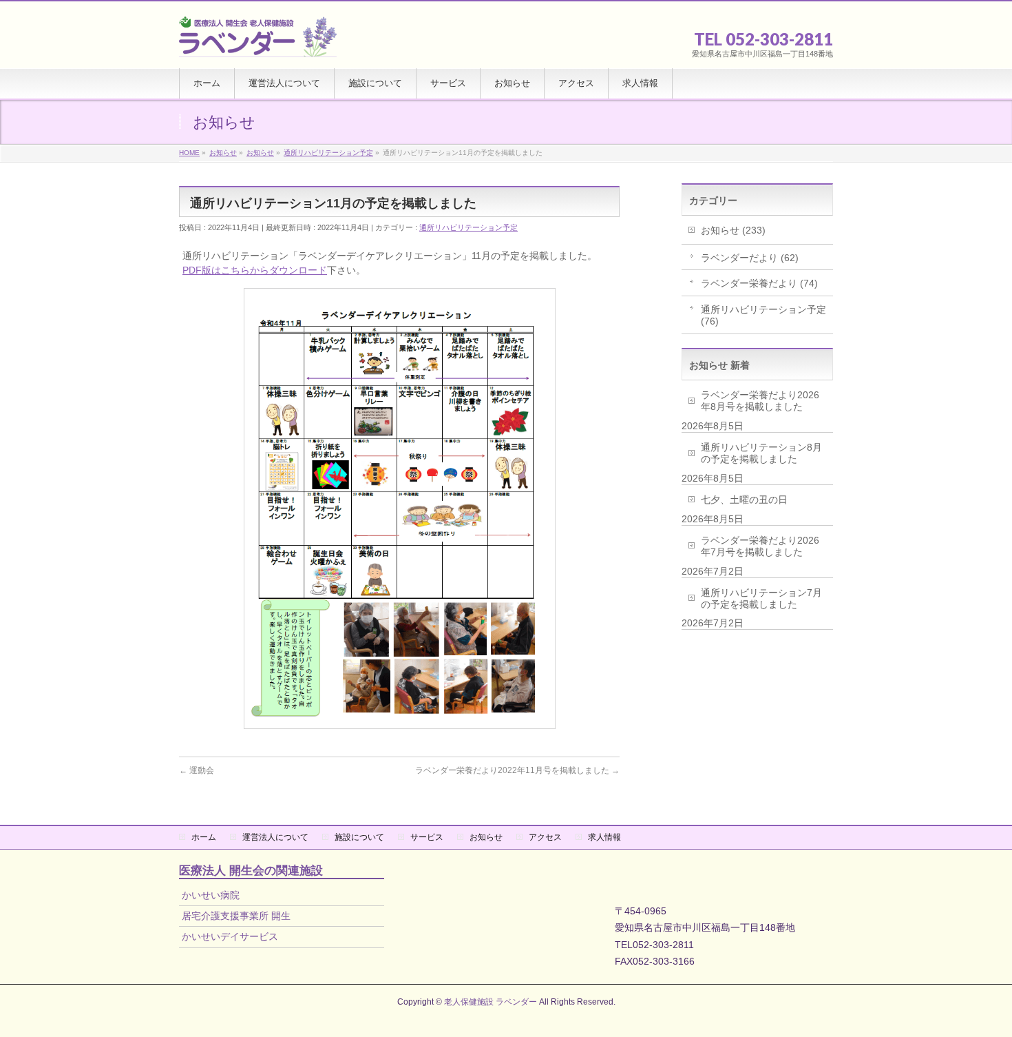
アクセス (545, 837)
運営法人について (275, 837)
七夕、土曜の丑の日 (744, 499)
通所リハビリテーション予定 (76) (763, 315)
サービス (426, 837)
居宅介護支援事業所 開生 (236, 915)
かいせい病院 (211, 895)
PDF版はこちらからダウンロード (254, 270)
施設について (359, 837)
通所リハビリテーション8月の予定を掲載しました (761, 453)
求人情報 (604, 837)
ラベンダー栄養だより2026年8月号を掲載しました (760, 400)
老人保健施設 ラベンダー (490, 1002)
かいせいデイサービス (230, 936)
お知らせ (486, 837)
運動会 (196, 770)
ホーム (203, 837)
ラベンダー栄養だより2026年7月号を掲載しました (760, 546)
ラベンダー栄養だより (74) (759, 283)
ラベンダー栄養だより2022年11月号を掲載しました (517, 770)
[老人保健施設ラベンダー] (258, 42)
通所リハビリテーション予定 (468, 227)
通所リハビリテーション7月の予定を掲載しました (761, 598)
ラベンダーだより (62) (750, 257)
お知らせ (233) (733, 230)
